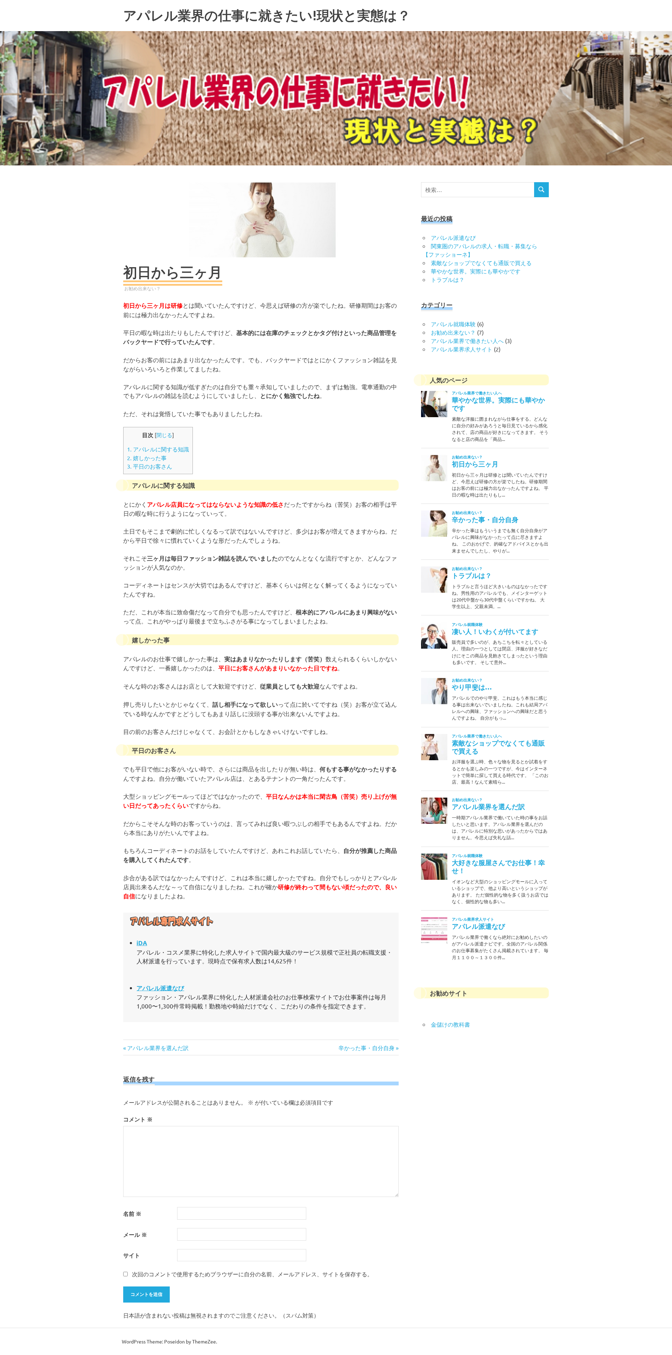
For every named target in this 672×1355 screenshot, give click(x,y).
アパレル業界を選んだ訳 (158, 1047)
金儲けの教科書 (450, 1024)
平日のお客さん (149, 466)
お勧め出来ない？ (142, 288)
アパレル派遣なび (453, 237)
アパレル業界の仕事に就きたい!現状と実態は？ (267, 15)
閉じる (164, 435)
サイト (131, 1255)
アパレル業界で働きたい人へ (467, 340)
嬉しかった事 (147, 457)
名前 (132, 1213)
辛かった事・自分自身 (366, 1047)
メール (135, 1234)
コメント (138, 1119)
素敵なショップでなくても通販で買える (481, 262)
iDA (141, 943)
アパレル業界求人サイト (461, 348)
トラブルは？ (447, 279)
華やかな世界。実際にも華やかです (475, 271)
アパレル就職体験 (453, 323)
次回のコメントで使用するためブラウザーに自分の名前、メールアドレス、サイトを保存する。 (252, 1273)
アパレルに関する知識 (158, 448)
